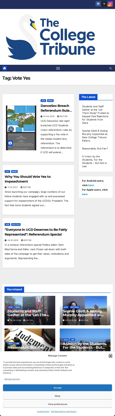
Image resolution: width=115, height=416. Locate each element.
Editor (64, 116)
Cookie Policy (43, 411)
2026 (10, 307)
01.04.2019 (49, 116)
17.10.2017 (12, 187)
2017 (7, 171)
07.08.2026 (71, 320)
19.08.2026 (16, 320)
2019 (43, 100)
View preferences (57, 404)
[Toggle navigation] (58, 68)
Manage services (12, 379)
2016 (7, 224)
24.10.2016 (13, 240)
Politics (16, 224)
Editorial (75, 307)
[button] (110, 355)
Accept (57, 387)
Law (17, 343)
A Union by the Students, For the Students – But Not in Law (84, 347)
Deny (57, 396)
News (50, 100)
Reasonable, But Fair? (95, 148)
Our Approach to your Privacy (64, 411)
